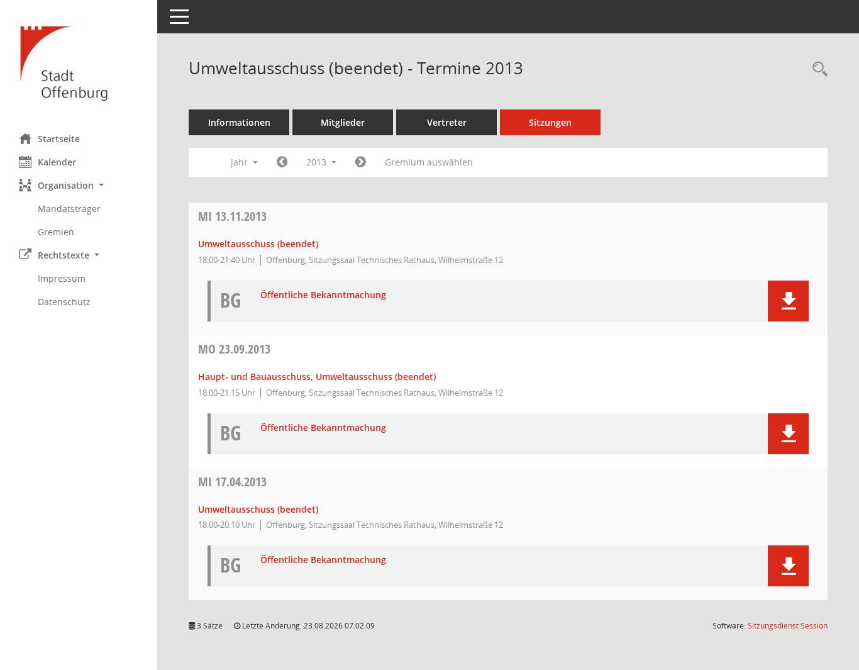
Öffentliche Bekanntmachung (323, 295)
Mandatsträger (69, 209)
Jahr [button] (240, 162)
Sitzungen (550, 122)
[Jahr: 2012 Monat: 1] (282, 162)
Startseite (59, 139)
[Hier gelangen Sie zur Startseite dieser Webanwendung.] (78, 62)
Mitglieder (343, 122)
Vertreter (447, 122)
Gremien (56, 232)
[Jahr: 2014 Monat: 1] (360, 162)
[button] (78, 185)
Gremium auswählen (429, 162)
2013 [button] (317, 162)
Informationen (239, 122)
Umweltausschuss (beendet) (258, 244)
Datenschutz (64, 302)
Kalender (57, 162)
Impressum (62, 278)
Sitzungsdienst (788, 625)
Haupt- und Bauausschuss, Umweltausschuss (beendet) (317, 376)
